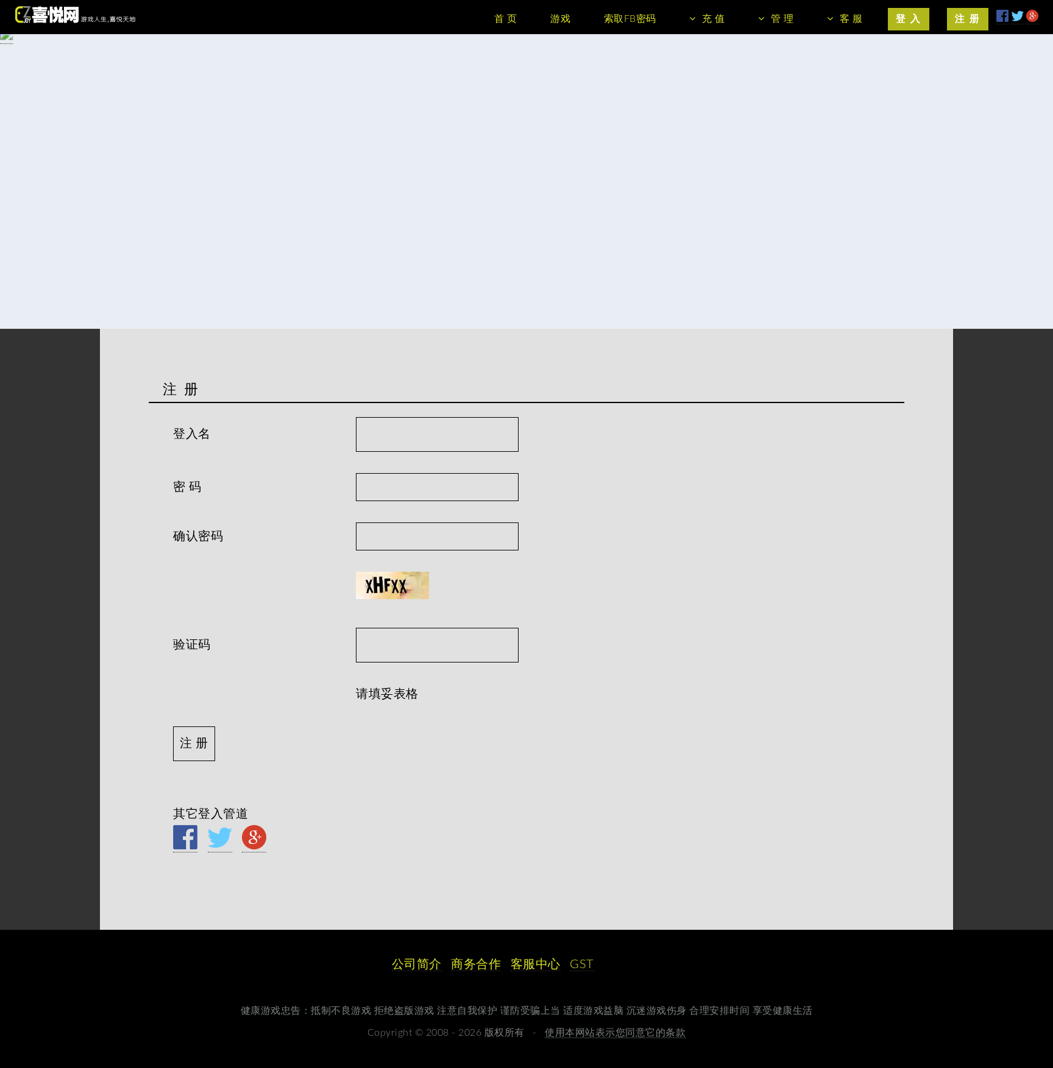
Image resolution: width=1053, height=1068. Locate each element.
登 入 (908, 19)
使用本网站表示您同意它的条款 (615, 1033)
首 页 (505, 19)
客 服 (851, 19)
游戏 (560, 19)
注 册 (967, 19)
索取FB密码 (630, 19)
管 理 (782, 19)
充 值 (713, 19)
